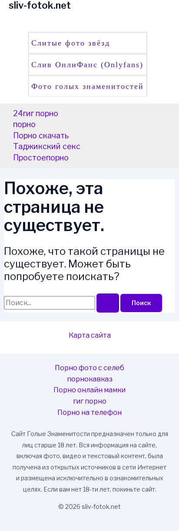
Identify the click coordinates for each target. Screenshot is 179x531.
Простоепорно (41, 157)
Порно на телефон (89, 412)
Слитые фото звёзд (70, 43)
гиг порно (89, 401)
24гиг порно (35, 113)
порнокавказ (90, 379)
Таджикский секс (46, 146)
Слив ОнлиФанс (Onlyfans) (87, 64)
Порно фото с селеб (89, 368)
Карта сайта (90, 335)
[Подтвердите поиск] (107, 303)
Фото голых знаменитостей (87, 86)
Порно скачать (41, 135)
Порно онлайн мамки (89, 390)
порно (24, 124)
